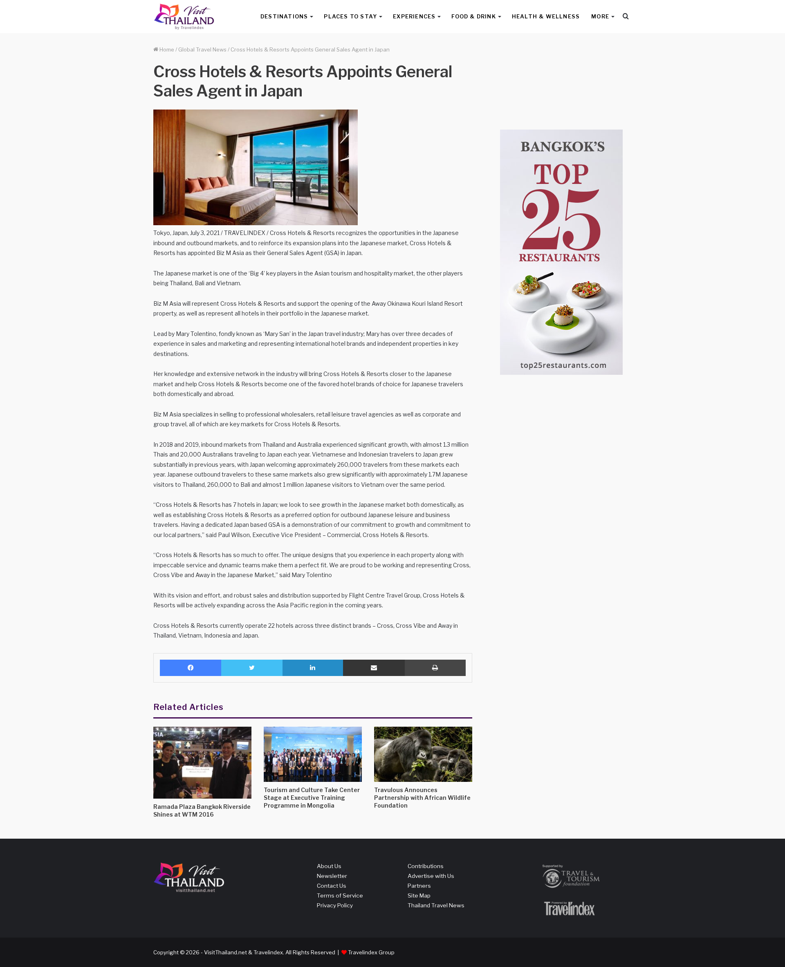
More (600, 16)
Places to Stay (350, 16)
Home (166, 49)
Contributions (426, 866)
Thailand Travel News (436, 905)
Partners (419, 885)
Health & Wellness (546, 16)
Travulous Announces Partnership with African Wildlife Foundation (422, 797)
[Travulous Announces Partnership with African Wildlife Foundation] (423, 754)
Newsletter (332, 876)
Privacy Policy (335, 905)
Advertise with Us (431, 876)
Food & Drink (473, 16)
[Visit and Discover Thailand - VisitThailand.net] (184, 16)
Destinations (284, 16)
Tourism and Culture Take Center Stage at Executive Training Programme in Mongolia (312, 797)
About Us (329, 866)
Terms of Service (340, 895)
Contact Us (331, 885)
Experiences (414, 16)
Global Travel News (202, 49)
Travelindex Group (371, 952)
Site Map (419, 895)
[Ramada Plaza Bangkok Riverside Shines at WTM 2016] (202, 763)
